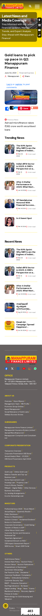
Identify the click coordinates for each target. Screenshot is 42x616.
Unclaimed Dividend (27, 520)
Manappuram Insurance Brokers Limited (20, 430)
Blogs (20, 588)
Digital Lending (10, 588)
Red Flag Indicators (12, 586)
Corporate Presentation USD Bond (18, 453)
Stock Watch (29, 509)
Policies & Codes (11, 594)
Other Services (30, 488)
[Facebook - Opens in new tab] (6, 368)
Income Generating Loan (14, 496)
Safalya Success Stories (14, 415)
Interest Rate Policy (12, 562)
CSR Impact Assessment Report (17, 543)
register (18, 84)
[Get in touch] (39, 30)
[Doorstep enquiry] (39, 35)
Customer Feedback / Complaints (18, 575)
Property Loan (22, 483)
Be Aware (24, 586)
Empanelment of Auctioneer (15, 567)
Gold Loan (9, 472)
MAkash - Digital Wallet (14, 488)
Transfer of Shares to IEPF (14, 528)
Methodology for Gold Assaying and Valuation (19, 598)
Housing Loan (10, 483)
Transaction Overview (13, 451)
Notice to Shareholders (14, 517)
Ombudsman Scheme (20, 578)
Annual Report (10, 511)
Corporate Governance (14, 525)
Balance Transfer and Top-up (16, 474)
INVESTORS (10, 503)
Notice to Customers (13, 522)
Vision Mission (18, 401)
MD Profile (25, 404)
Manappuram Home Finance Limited (18, 427)
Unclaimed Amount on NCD (15, 541)
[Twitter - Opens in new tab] (12, 368)
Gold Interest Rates (12, 559)
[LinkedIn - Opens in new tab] (18, 368)
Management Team (12, 404)
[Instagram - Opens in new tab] (30, 368)
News (25, 588)
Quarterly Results (23, 511)
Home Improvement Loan (14, 480)
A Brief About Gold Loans (14, 530)
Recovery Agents (27, 591)
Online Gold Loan (21, 472)
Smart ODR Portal (22, 546)
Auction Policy (26, 562)
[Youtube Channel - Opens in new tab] (24, 368)
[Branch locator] (39, 19)
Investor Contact (11, 520)
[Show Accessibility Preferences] (5, 606)
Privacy (12, 608)
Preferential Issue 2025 (13, 509)
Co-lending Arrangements (15, 493)
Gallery (7, 578)
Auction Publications (25, 564)
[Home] (12, 6)
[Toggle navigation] (37, 6)
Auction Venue (10, 564)
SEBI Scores (9, 546)
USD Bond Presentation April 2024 (18, 459)
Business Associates (12, 491)
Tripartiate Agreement (13, 538)
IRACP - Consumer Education (16, 583)
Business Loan (10, 477)
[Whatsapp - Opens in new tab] (35, 368)
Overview (8, 401)
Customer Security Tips (14, 580)
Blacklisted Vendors (12, 591)
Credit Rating (29, 525)
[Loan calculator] (39, 24)
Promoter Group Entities (14, 406)
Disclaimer (24, 572)
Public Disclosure (11, 514)
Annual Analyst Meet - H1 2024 (16, 456)
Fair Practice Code (12, 572)
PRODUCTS (10, 466)
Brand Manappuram (12, 409)
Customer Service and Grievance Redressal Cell (17, 534)
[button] (30, 6)
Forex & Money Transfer (14, 485)
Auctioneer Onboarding (14, 570)
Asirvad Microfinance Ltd (14, 433)
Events (31, 588)
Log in (9, 84)
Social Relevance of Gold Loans (17, 412)
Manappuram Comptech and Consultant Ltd (20, 436)
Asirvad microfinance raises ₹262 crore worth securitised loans (20, 126)
